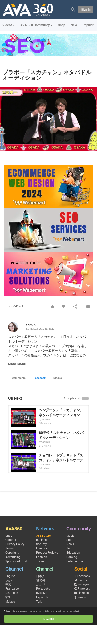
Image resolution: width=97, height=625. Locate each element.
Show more (17, 364)
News (70, 544)
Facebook (40, 378)
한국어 (40, 580)
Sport (70, 540)
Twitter (82, 580)
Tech (69, 548)
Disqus (57, 378)
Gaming (71, 557)
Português (43, 588)
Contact (10, 540)
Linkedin (83, 593)
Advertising (13, 557)
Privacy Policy (14, 544)
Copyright (12, 552)
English (10, 576)
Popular (88, 25)
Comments (19, 378)
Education (73, 552)
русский (41, 593)
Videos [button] (7, 25)
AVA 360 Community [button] (35, 25)
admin (31, 325)
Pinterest (84, 588)
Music (70, 535)
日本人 (40, 576)
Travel (40, 561)
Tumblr (81, 597)
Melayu (10, 601)
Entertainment (76, 561)
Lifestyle (41, 548)
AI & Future (43, 535)
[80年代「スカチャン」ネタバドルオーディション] (23, 439)
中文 (8, 584)
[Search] (73, 9)
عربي (8, 580)
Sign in (86, 9)
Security (41, 544)
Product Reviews (47, 552)
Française (12, 588)
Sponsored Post (16, 561)
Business (42, 540)
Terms (9, 548)
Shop (61, 25)
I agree (48, 619)
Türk (39, 601)
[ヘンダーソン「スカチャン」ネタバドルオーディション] (23, 417)
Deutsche (11, 593)
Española (42, 597)
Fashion (41, 557)
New (74, 25)
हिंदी (7, 597)
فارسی (40, 584)
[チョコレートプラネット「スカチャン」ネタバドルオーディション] (23, 462)
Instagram (85, 584)
